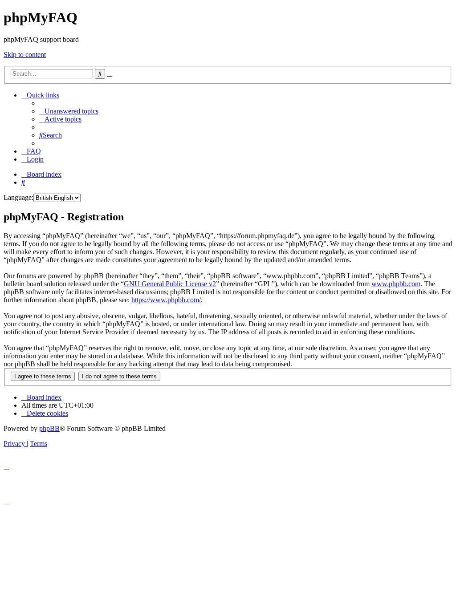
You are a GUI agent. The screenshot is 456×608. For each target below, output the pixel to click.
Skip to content (25, 54)
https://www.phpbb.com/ (166, 300)
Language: (18, 197)
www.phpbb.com (395, 284)
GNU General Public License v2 (170, 284)
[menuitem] (68, 111)
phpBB (49, 428)
